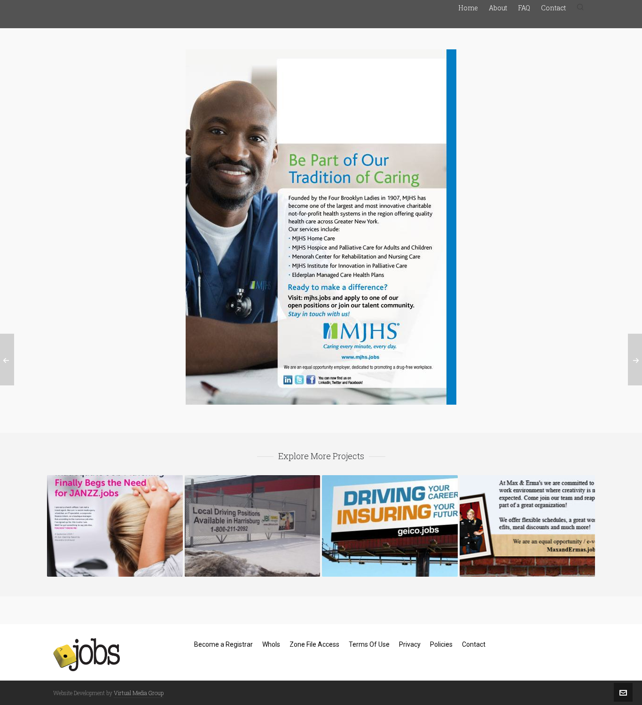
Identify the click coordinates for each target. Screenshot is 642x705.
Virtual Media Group (139, 693)
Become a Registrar (223, 644)
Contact (473, 644)
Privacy (410, 644)
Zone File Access (314, 644)
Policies (441, 644)
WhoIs (271, 644)
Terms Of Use (369, 644)
